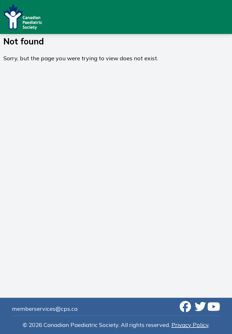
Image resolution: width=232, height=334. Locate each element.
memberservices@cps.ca (45, 308)
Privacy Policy (190, 324)
